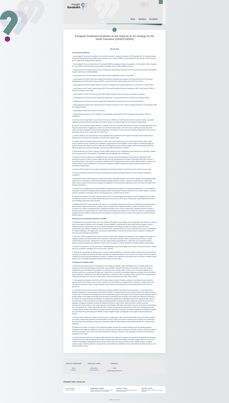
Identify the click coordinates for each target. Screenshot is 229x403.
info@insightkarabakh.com (114, 370)
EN (144, 4)
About (133, 19)
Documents (153, 19)
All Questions (94, 368)
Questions (142, 19)
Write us (73, 370)
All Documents (94, 370)
